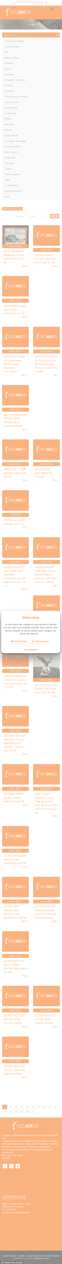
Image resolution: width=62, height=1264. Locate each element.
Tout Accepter (41, 641)
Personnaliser (31, 649)
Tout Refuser (20, 641)
